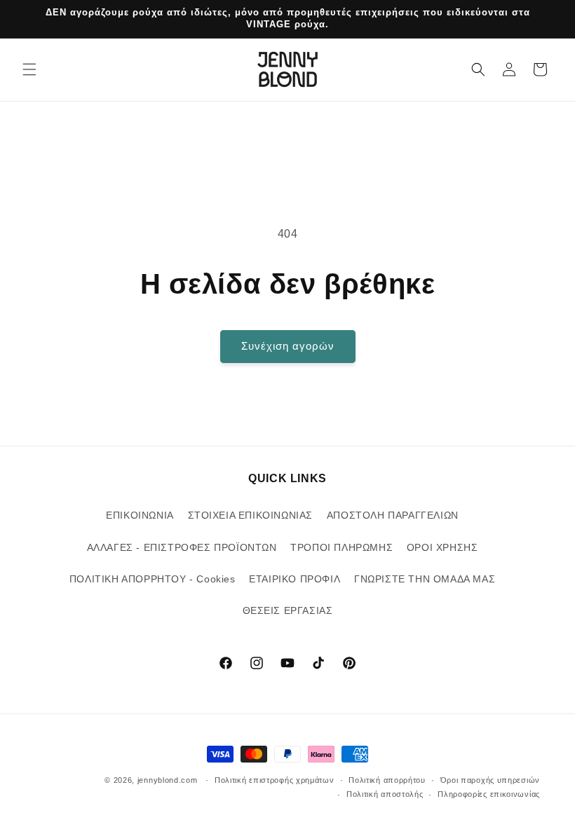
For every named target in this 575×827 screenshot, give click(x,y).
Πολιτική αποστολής (385, 794)
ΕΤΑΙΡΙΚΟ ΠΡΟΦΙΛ (294, 579)
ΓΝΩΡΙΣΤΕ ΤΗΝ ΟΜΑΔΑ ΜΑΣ (424, 579)
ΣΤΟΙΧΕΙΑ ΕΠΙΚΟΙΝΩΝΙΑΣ (250, 515)
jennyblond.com (167, 780)
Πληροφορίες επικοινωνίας (489, 794)
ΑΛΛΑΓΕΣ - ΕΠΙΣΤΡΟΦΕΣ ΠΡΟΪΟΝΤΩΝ (182, 547)
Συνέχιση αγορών (287, 346)
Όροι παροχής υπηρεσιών (490, 780)
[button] (29, 69)
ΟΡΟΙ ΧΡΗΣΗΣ (442, 547)
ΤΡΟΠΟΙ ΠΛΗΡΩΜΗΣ (341, 547)
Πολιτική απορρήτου (387, 780)
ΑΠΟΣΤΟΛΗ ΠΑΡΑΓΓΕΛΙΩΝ (393, 515)
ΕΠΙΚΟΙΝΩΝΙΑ (140, 515)
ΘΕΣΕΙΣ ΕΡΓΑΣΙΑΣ (288, 610)
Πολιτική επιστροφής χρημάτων (274, 780)
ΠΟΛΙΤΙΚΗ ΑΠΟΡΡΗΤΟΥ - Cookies (152, 579)
